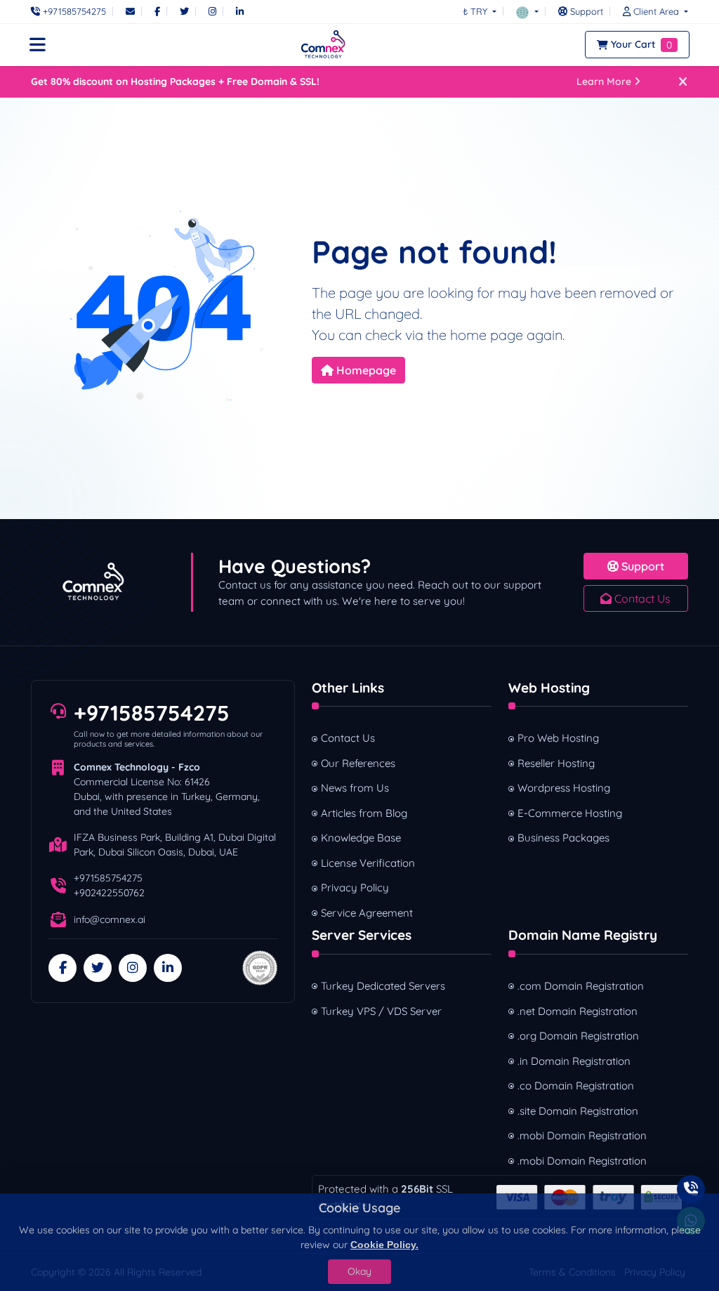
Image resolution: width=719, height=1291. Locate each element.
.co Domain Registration (575, 1085)
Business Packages (563, 837)
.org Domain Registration (578, 1035)
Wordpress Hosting (563, 787)
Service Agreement (367, 912)
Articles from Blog (364, 813)
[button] (527, 11)
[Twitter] (184, 11)
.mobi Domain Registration (582, 1135)
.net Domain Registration (577, 1011)
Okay (359, 1271)
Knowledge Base (361, 837)
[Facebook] (157, 11)
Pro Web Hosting (558, 738)
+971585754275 (152, 713)
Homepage (365, 370)
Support (641, 566)
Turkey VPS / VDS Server (381, 1011)
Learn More (603, 81)
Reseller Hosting (556, 763)
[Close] (683, 82)
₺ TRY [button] (476, 11)
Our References (358, 763)
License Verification (368, 863)
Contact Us (641, 598)
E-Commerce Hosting (569, 813)
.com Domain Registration (580, 985)
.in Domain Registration (574, 1061)
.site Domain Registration (577, 1111)
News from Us (355, 787)
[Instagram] (212, 11)
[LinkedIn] (240, 11)
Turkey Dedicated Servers (383, 985)
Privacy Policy (355, 887)
